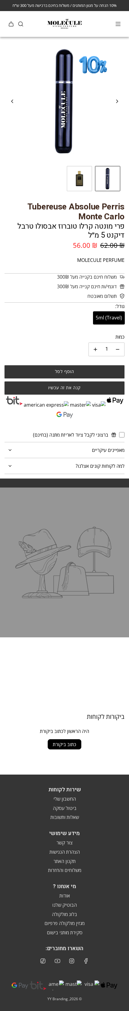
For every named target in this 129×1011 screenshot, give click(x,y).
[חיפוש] (20, 24)
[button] (12, 101)
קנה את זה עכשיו (64, 387)
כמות (120, 337)
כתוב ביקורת (64, 744)
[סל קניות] (11, 24)
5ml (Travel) (109, 317)
